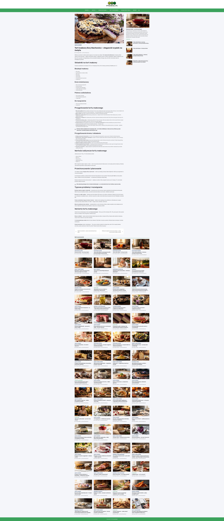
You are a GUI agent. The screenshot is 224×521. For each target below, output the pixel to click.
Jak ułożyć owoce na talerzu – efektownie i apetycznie (100, 290)
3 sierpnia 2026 (136, 254)
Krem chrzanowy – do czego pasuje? (121, 474)
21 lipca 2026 (97, 384)
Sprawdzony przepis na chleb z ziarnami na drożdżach (139, 364)
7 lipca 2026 (78, 514)
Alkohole (134, 269)
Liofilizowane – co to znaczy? (138, 474)
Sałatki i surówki (135, 491)
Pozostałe (96, 287)
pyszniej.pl (115, 519)
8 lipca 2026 (116, 495)
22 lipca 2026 (135, 365)
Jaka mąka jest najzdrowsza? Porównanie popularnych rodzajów (83, 512)
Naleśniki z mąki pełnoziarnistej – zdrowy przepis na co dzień (140, 61)
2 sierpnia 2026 (98, 273)
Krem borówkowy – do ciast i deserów (140, 437)
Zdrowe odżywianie (102, 10)
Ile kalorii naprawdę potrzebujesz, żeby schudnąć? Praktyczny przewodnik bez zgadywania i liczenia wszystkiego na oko (140, 513)
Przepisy (87, 10)
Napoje (93, 10)
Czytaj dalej (128, 39)
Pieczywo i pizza (78, 287)
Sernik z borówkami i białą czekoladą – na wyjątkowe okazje (83, 438)
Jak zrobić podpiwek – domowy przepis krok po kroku (140, 55)
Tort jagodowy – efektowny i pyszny (102, 418)
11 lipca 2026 (78, 477)
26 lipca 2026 (135, 328)
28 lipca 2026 (135, 310)
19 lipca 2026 (78, 402)
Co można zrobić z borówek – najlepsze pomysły (138, 308)
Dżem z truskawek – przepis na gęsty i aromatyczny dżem (102, 345)
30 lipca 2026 (116, 291)
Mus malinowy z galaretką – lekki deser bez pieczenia (101, 438)
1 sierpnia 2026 (136, 273)
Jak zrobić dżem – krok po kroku (140, 48)
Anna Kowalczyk (86, 52)
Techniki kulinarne (117, 306)
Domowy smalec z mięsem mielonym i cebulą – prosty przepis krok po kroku (140, 456)
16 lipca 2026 (116, 421)
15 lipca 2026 (78, 439)
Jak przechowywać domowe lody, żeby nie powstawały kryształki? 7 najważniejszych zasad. (140, 290)
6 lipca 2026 (116, 514)
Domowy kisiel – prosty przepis (134, 29)
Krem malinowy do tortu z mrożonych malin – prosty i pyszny (102, 327)
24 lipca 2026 (135, 347)
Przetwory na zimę (79, 250)
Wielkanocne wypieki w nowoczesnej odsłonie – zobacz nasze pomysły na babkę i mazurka (111, 231)
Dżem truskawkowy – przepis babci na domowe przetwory (121, 345)
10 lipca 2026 (116, 475)
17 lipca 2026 (78, 421)
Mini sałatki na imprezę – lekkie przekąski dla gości (82, 401)
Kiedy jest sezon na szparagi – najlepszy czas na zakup (120, 493)
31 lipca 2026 (97, 291)
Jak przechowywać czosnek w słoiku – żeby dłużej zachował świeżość (102, 308)
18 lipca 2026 (116, 402)
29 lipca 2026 (97, 310)
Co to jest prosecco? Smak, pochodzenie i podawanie (138, 271)
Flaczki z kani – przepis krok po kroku (121, 437)
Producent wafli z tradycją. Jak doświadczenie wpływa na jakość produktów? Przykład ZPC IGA (120, 327)
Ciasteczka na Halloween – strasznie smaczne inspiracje (140, 401)
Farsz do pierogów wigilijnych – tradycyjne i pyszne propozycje (120, 401)
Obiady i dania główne (79, 269)
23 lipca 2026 (97, 365)
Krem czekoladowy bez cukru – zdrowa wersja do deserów (82, 382)
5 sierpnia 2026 (78, 253)
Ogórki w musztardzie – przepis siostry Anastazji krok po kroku (87, 231)
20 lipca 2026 (116, 384)
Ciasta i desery (78, 45)
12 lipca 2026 (116, 458)
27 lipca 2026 (97, 328)
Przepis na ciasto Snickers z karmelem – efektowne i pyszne (82, 475)
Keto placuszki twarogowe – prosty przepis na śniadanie (102, 512)
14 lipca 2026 (116, 438)
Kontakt (135, 10)
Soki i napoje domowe (136, 250)
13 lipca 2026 (78, 458)
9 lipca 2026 (78, 495)
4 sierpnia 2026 (98, 254)
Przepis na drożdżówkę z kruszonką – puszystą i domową (83, 364)
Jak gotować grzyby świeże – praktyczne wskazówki (119, 308)
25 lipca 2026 (97, 347)
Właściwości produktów (118, 269)
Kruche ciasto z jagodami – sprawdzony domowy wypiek (119, 290)
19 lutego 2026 (78, 52)
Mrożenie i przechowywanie (99, 306)
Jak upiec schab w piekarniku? (101, 474)
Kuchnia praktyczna (125, 10)
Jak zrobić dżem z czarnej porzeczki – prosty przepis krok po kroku (141, 43)
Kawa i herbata (97, 269)
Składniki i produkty (98, 491)
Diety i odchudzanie (114, 10)
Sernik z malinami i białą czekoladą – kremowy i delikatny (121, 419)
